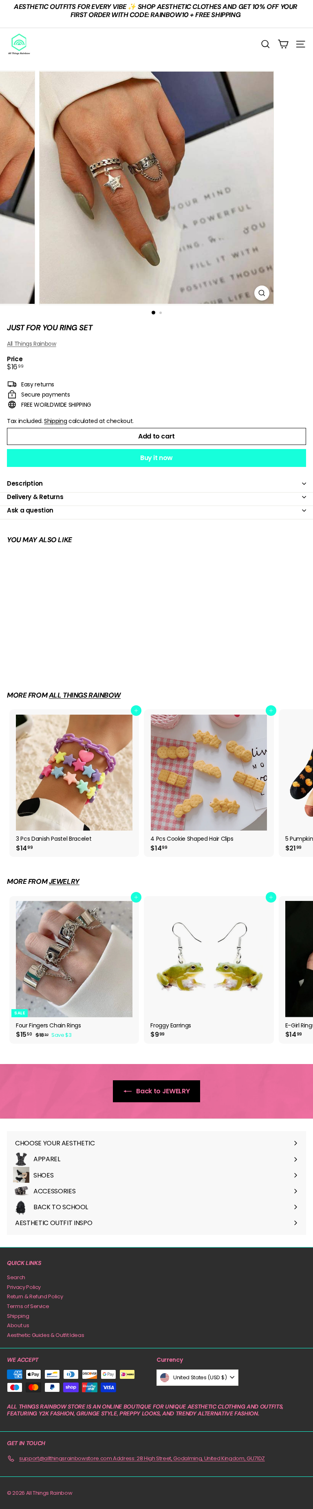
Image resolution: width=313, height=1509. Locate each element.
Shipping (55, 421)
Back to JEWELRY (162, 1091)
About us (18, 1325)
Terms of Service (28, 1306)
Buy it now (156, 457)
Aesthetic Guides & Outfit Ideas (45, 1335)
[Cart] (283, 44)
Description (25, 483)
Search (16, 1277)
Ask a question (30, 510)
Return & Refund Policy (35, 1296)
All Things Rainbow (31, 344)
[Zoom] (261, 293)
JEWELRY (64, 881)
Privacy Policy (24, 1287)
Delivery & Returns (35, 497)
